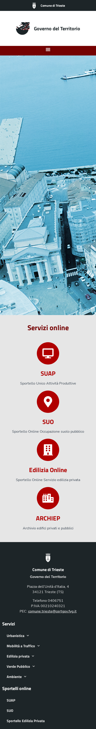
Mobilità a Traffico (21, 646)
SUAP (48, 373)
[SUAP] (48, 353)
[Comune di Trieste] (34, 5)
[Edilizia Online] (48, 450)
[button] (48, 49)
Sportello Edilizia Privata (26, 720)
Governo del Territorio (57, 28)
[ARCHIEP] (48, 498)
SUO (48, 421)
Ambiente (14, 676)
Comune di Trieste (53, 5)
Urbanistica (15, 635)
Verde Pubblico (18, 666)
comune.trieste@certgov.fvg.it (52, 611)
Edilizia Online (48, 470)
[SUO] (48, 402)
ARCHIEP (48, 518)
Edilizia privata (18, 656)
